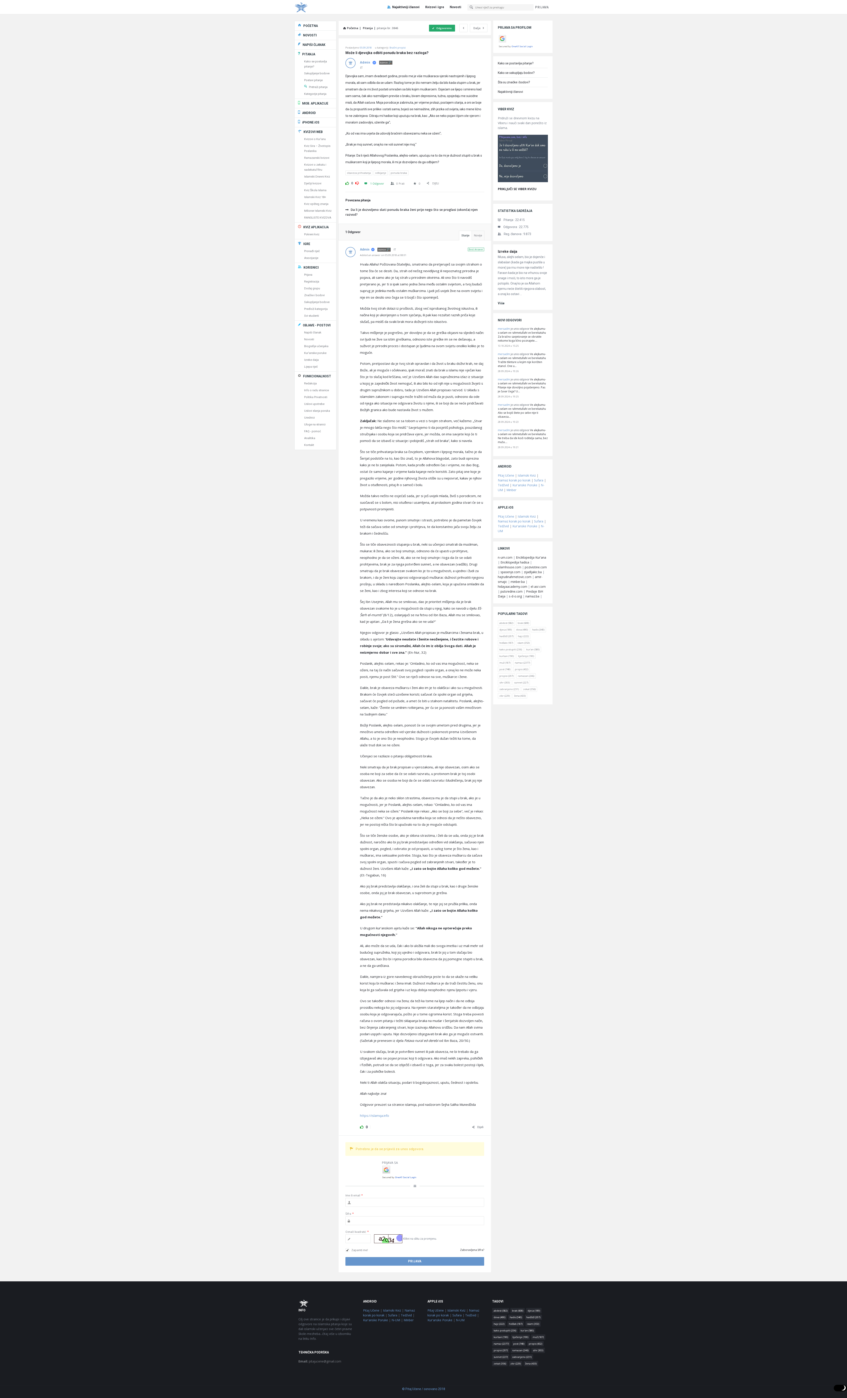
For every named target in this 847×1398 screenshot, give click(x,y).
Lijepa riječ (311, 366)
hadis (538, 629)
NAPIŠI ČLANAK (314, 45)
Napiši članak (312, 332)
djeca (505, 629)
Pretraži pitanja (318, 87)
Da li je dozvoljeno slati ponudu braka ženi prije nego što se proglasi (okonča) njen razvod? (411, 212)
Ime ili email (354, 1195)
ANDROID (309, 113)
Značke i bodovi (314, 295)
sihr (504, 682)
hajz (523, 636)
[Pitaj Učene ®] (316, 7)
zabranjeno (509, 689)
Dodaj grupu (312, 288)
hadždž (506, 636)
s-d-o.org (515, 596)
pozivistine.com (536, 567)
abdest (506, 623)
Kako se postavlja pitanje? (516, 63)
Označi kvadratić (357, 1232)
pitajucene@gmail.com (319, 1361)
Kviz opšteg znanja (316, 204)
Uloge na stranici (315, 424)
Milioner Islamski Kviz (318, 210)
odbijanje (380, 172)
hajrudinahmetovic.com (514, 577)
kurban (506, 656)
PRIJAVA (542, 7)
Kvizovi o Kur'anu (315, 139)
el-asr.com (538, 586)
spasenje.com (510, 572)
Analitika (309, 438)
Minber (511, 490)
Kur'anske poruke (315, 353)
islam (523, 642)
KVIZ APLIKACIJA (316, 227)
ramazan (526, 675)
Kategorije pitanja (315, 93)
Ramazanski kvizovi (316, 157)
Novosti (455, 7)
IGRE (306, 244)
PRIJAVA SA (390, 1162)
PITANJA (308, 54)
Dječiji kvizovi (312, 183)
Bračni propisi (398, 47)
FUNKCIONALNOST (317, 376)
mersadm (504, 329)
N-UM (396, 1320)
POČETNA (310, 26)
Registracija (311, 281)
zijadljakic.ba (533, 572)
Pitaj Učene (506, 475)
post (504, 669)
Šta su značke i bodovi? (514, 82)
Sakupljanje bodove (317, 73)
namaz (522, 662)
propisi (506, 675)
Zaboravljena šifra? (472, 1250)
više (501, 303)
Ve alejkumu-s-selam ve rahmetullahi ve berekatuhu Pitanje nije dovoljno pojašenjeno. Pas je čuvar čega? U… (522, 385)
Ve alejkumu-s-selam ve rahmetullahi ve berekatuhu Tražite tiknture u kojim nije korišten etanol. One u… (522, 360)
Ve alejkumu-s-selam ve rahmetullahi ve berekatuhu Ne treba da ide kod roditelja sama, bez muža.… (523, 436)
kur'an (533, 649)
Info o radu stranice (316, 390)
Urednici (309, 417)
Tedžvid (503, 485)
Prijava (308, 274)
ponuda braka (399, 172)
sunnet (521, 682)
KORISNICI (311, 267)
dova (522, 629)
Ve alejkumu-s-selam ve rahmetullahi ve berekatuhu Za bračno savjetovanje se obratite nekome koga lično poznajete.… (522, 334)
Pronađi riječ (312, 251)
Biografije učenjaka (316, 346)
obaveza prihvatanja (359, 172)
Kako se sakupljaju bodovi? (516, 73)
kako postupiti (510, 649)
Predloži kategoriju (316, 309)
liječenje (526, 656)
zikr (504, 695)
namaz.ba (532, 596)
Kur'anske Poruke (524, 485)
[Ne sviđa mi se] (357, 182)
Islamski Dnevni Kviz (317, 176)
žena (520, 695)
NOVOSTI (310, 35)
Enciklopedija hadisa (514, 562)
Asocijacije (311, 258)
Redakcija (310, 383)
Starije (465, 235)
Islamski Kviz (527, 475)
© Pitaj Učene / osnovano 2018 (423, 1389)
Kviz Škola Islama (315, 190)
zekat (529, 689)
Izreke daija (507, 251)
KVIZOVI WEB (313, 132)
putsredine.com (511, 591)
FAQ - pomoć (312, 431)
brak (523, 623)
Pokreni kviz (311, 234)
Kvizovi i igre (434, 7)
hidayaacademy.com (512, 586)
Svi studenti (311, 315)
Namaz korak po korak (514, 480)
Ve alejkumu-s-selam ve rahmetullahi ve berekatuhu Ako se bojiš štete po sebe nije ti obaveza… (522, 411)
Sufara (538, 480)
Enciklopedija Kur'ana (531, 557)
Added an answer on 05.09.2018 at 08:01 (383, 255)
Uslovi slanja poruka (317, 410)
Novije (478, 235)
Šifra (349, 1214)
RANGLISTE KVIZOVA (317, 217)
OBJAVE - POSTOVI (317, 325)
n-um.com (505, 557)
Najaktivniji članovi (406, 7)
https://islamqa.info (374, 1115)
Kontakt (309, 445)
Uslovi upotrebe (314, 404)
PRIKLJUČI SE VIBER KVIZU (517, 189)
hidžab (506, 642)
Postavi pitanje (313, 80)
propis (521, 669)
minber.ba (518, 582)
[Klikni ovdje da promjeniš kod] (388, 1238)
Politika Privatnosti (315, 397)
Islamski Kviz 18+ (315, 197)
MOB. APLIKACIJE (315, 103)
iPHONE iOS (310, 122)
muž (504, 662)
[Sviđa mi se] (347, 182)
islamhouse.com (509, 567)
